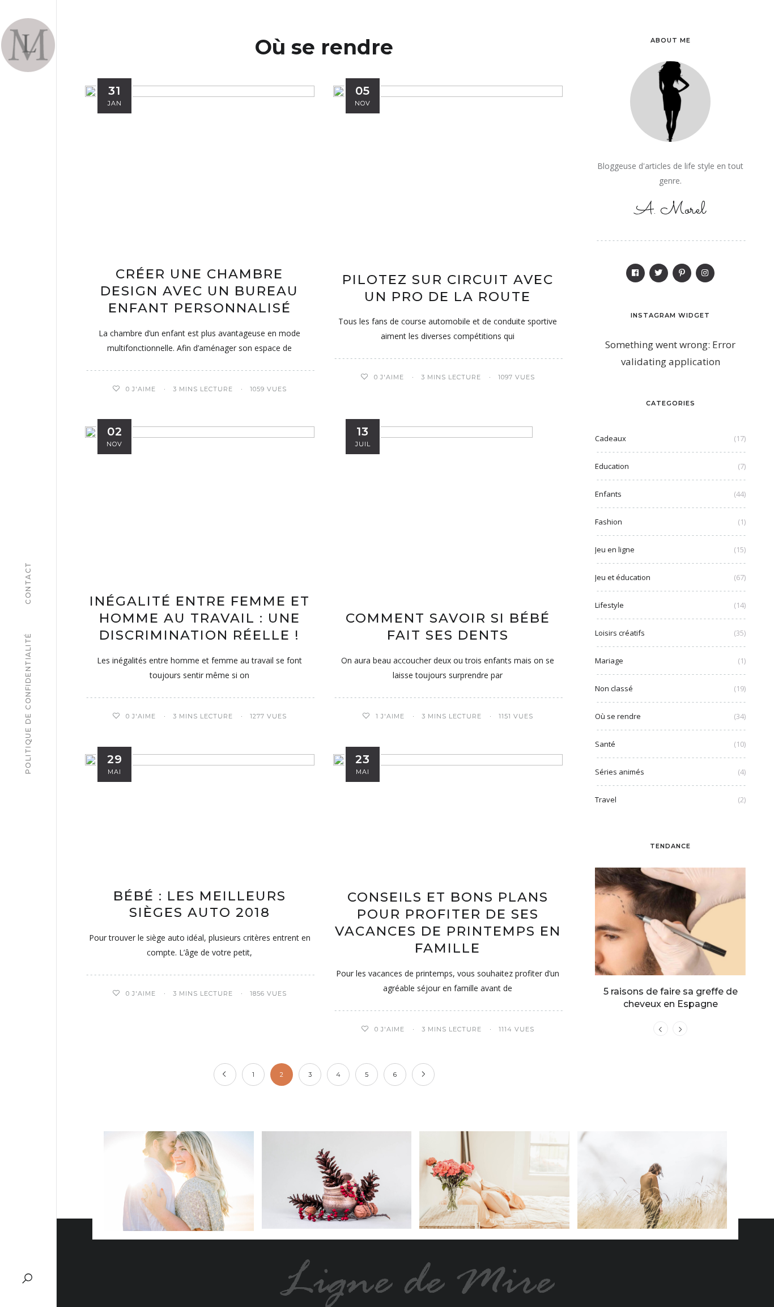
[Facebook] (635, 273)
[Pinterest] (682, 273)
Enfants (608, 494)
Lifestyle (609, 605)
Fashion (608, 522)
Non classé (614, 688)
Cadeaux (610, 438)
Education (612, 466)
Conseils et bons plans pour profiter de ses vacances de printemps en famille (448, 922)
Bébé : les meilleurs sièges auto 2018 (199, 904)
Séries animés (619, 772)
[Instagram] (705, 273)
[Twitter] (658, 273)
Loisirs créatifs (620, 633)
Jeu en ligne (615, 549)
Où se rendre (618, 716)
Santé (605, 744)
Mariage (609, 660)
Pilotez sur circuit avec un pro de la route (448, 288)
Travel (605, 799)
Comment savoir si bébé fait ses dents (448, 626)
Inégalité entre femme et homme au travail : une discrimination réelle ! (200, 618)
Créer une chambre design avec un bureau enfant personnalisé (199, 291)
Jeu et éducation (622, 577)
